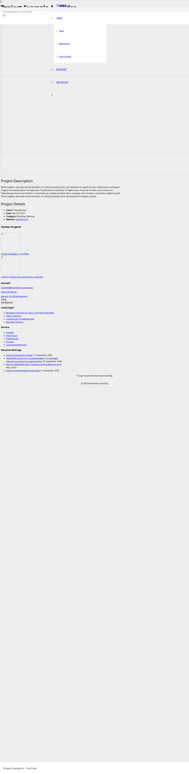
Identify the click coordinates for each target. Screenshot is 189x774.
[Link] (26, 27)
